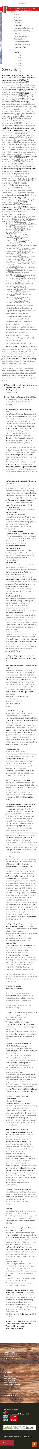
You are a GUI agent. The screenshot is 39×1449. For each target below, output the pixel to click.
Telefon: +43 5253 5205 (10, 1382)
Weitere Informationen (19, 1448)
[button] (34, 1444)
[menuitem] (8, 6)
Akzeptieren (7, 1443)
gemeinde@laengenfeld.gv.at (12, 1384)
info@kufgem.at (10, 404)
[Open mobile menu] (4, 3)
